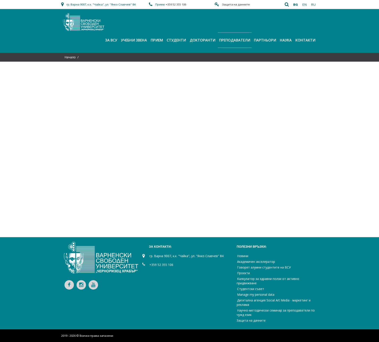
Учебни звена (134, 40)
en (304, 4)
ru (313, 4)
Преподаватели (234, 40)
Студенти (176, 40)
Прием (157, 40)
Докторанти (202, 40)
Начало (70, 57)
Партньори (265, 40)
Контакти (305, 40)
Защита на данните (236, 4)
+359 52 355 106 (176, 4)
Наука (286, 40)
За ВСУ (111, 40)
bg (295, 4)
